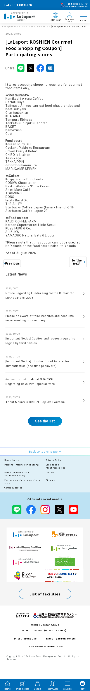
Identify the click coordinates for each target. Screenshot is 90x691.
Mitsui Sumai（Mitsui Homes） (45, 630)
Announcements (38, 26)
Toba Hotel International (45, 646)
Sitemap (50, 480)
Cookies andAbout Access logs (55, 466)
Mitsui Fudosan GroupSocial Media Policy (16, 474)
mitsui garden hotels (60, 638)
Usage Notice (11, 460)
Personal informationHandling (21, 464)
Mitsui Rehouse (25, 638)
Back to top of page (79, 670)
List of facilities (44, 594)
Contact (50, 472)
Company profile (13, 487)
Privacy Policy (53, 460)
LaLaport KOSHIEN (13, 26)
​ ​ (30, 381)
